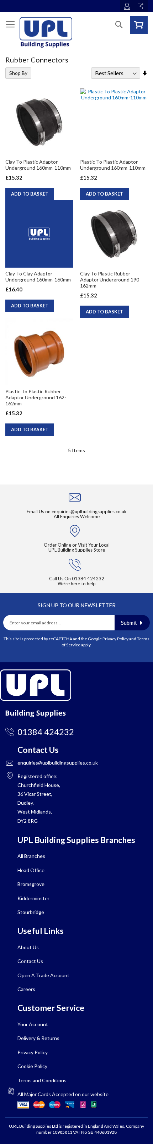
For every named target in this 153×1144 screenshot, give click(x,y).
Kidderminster (33, 898)
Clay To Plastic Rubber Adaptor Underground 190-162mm (110, 279)
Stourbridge (30, 912)
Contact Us (30, 961)
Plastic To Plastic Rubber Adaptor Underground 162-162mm (35, 397)
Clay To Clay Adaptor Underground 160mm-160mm (38, 276)
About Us (28, 947)
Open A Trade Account (43, 975)
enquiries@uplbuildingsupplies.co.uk (89, 511)
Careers (26, 989)
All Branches (31, 856)
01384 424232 (88, 578)
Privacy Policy (115, 638)
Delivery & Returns (38, 1038)
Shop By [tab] (18, 73)
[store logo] (46, 32)
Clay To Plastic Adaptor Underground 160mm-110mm (38, 165)
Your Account (32, 1024)
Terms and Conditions (42, 1080)
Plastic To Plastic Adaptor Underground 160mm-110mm (113, 165)
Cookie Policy (32, 1066)
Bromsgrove (30, 884)
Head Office (30, 870)
